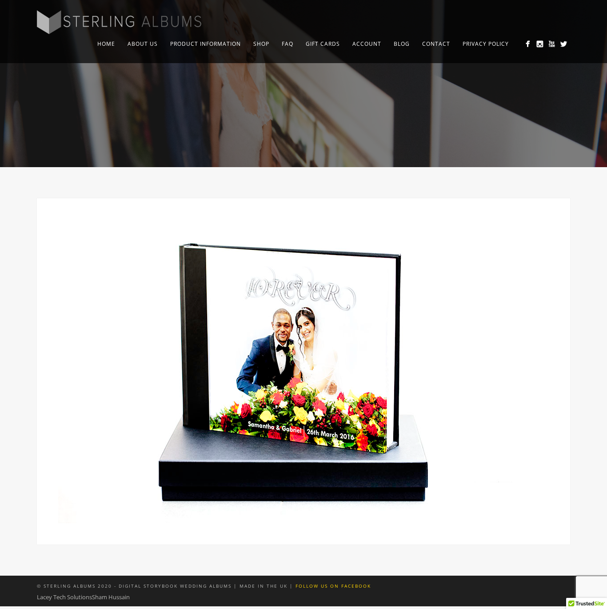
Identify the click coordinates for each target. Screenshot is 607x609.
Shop (261, 44)
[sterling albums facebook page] (527, 43)
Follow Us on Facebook (333, 586)
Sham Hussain (111, 597)
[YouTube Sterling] (551, 43)
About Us (143, 44)
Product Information (205, 44)
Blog (402, 44)
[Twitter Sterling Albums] (563, 43)
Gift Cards (323, 44)
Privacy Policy (486, 44)
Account (366, 44)
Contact (436, 44)
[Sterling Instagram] (539, 43)
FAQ (287, 44)
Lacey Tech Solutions (64, 597)
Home (106, 44)
